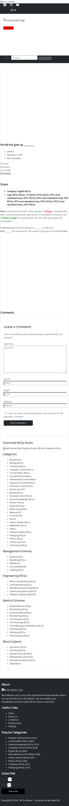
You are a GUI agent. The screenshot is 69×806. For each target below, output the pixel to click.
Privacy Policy (14, 723)
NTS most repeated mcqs (27, 201)
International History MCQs (22, 660)
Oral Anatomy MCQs (19, 619)
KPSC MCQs (29, 197)
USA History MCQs (18, 545)
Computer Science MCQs (21, 469)
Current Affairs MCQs (20, 472)
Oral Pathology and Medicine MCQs (27, 625)
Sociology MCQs (17, 650)
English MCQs (24, 191)
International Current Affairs (23, 479)
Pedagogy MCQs (18, 535)
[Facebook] (4, 5)
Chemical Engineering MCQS (23, 591)
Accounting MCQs (18, 566)
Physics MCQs (16, 538)
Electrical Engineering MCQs (23, 581)
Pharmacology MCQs (20, 635)
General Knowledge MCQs (22, 499)
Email (4, 784)
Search (7, 57)
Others (13, 528)
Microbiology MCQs (19, 615)
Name (5, 779)
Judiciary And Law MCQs (21, 653)
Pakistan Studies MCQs (21, 532)
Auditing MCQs (17, 570)
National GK (15, 512)
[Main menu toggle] (13, 10)
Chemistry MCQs (18, 466)
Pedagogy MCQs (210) (19, 767)
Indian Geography (18, 509)
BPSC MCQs (19, 194)
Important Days (17, 505)
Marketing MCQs (17, 560)
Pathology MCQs (18, 632)
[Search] (45, 58)
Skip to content (7, 1)
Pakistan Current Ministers (22, 482)
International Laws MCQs (21, 656)
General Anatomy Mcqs (21, 612)
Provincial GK (16, 515)
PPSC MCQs (46, 201)
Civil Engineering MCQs (21, 584)
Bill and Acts (15, 459)
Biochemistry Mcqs (19, 609)
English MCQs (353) (17, 751)
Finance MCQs (16, 556)
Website (8, 401)
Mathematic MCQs (18, 525)
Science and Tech (18, 542)
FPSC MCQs (43, 194)
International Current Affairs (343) (24, 754)
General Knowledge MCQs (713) (23, 744)
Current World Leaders (20, 476)
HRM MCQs (15, 563)
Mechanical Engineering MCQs (24, 588)
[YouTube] (17, 5)
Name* (7, 379)
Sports (13, 519)
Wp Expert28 (54, 800)
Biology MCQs (16, 463)
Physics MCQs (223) (17, 761)
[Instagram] (11, 5)
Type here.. (9, 343)
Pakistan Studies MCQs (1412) (22, 738)
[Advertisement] (13, 40)
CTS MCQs (31, 194)
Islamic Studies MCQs (20, 522)
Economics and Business (21, 486)
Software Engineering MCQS (23, 594)
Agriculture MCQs (18, 647)
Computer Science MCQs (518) (23, 747)
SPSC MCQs (29, 204)
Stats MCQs (15, 663)
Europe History (17, 502)
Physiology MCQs (18, 629)
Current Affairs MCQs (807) (21, 741)
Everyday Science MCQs (21, 495)
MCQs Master (26, 800)
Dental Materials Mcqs (20, 606)
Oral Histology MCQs (20, 622)
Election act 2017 (17, 489)
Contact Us (13, 719)
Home (11, 713)
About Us (12, 716)
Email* (7, 390)
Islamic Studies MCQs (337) (21, 757)
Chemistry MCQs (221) (19, 764)
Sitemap (12, 726)
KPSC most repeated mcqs (49, 197)
